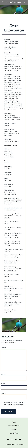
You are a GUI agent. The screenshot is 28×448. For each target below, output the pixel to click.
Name (3, 374)
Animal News (14, 433)
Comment (3, 348)
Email (3, 384)
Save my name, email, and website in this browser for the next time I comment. (15, 403)
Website (3, 393)
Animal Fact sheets (14, 426)
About (14, 422)
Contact (14, 429)
